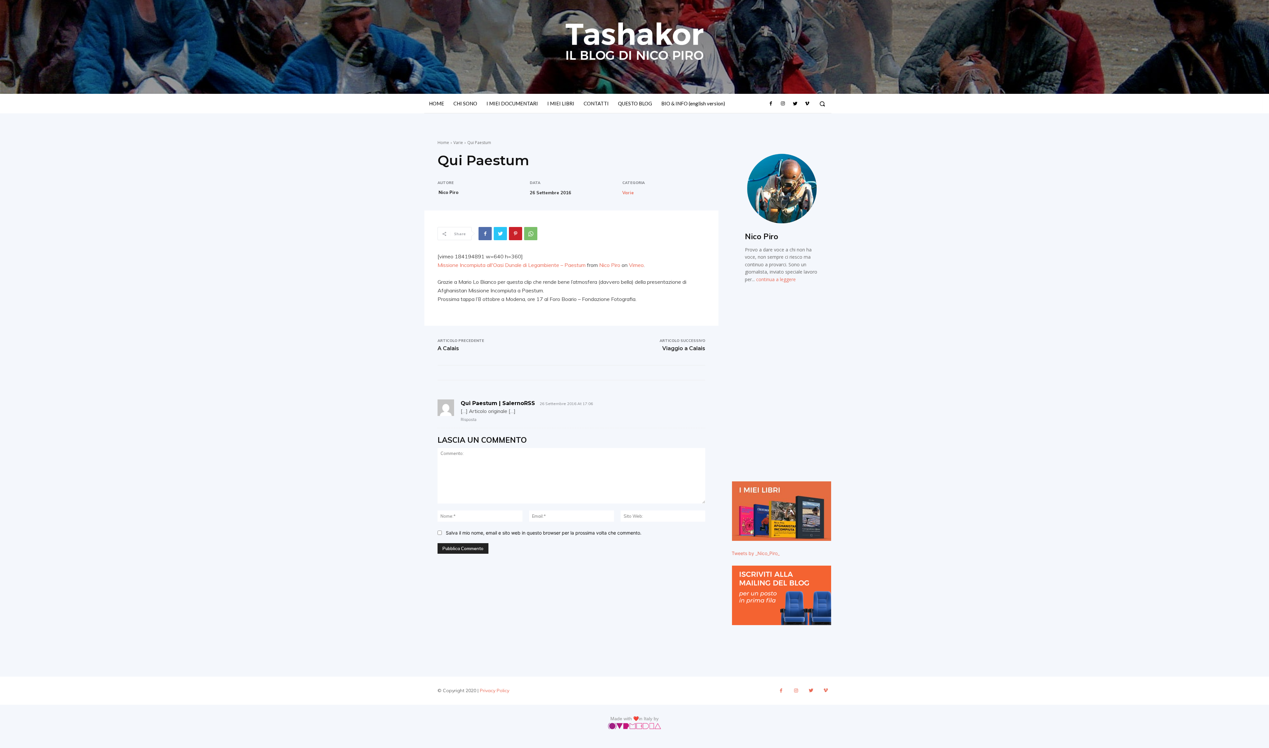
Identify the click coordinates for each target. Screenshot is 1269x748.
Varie (458, 142)
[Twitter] (795, 104)
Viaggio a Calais (683, 348)
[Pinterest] (515, 233)
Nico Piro (448, 192)
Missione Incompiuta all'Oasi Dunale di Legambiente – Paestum (512, 265)
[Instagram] (783, 104)
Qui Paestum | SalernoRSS (498, 403)
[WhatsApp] (530, 233)
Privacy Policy (494, 690)
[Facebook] (771, 104)
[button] (822, 103)
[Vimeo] (807, 104)
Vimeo (636, 265)
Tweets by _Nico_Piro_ (756, 553)
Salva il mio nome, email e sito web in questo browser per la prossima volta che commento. (543, 533)
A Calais (448, 348)
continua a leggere (776, 279)
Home (443, 142)
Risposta (469, 419)
